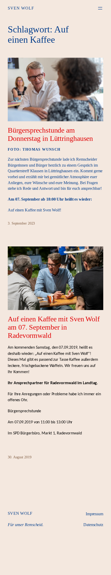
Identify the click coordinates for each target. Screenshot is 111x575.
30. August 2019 (19, 457)
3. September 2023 (21, 223)
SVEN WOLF (21, 8)
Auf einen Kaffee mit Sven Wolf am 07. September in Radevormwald (54, 327)
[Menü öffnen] (100, 8)
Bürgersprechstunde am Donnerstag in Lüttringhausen (50, 134)
